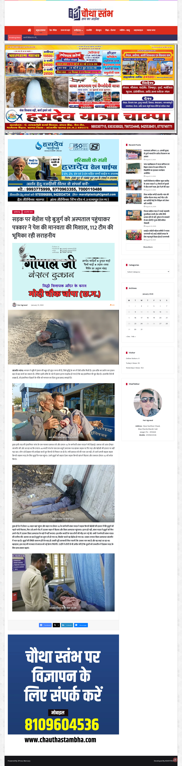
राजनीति (89, 30)
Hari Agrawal (22, 305)
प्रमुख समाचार (41, 30)
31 (141, 329)
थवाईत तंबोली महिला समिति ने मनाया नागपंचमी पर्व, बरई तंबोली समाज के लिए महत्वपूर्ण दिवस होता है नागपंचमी (156, 233)
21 (166, 317)
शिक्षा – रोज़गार (110, 30)
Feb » (134, 336)
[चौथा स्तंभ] (91, 13)
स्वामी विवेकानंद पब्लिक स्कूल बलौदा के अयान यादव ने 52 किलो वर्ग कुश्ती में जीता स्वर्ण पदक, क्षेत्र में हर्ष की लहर (60, 37)
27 (160, 323)
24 (141, 323)
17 (141, 317)
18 (148, 317)
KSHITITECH (169, 760)
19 (154, 317)
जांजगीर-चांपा (28, 212)
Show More (148, 247)
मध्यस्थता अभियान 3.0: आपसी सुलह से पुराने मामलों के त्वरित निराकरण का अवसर (157, 153)
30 (135, 329)
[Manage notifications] (175, 759)
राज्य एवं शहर (65, 30)
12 (154, 311)
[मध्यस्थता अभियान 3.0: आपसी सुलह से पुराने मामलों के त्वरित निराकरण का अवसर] (134, 154)
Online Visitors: (132, 358)
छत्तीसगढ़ (77, 30)
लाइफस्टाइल (138, 30)
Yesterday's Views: (133, 367)
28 (167, 323)
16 (135, 317)
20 (160, 317)
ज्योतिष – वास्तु (125, 30)
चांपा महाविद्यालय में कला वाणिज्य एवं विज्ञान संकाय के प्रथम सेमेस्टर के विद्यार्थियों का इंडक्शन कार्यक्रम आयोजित (156, 169)
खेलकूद (98, 30)
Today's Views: (132, 363)
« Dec (128, 336)
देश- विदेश (53, 30)
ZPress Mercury (24, 760)
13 (160, 311)
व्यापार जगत (151, 30)
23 (135, 323)
